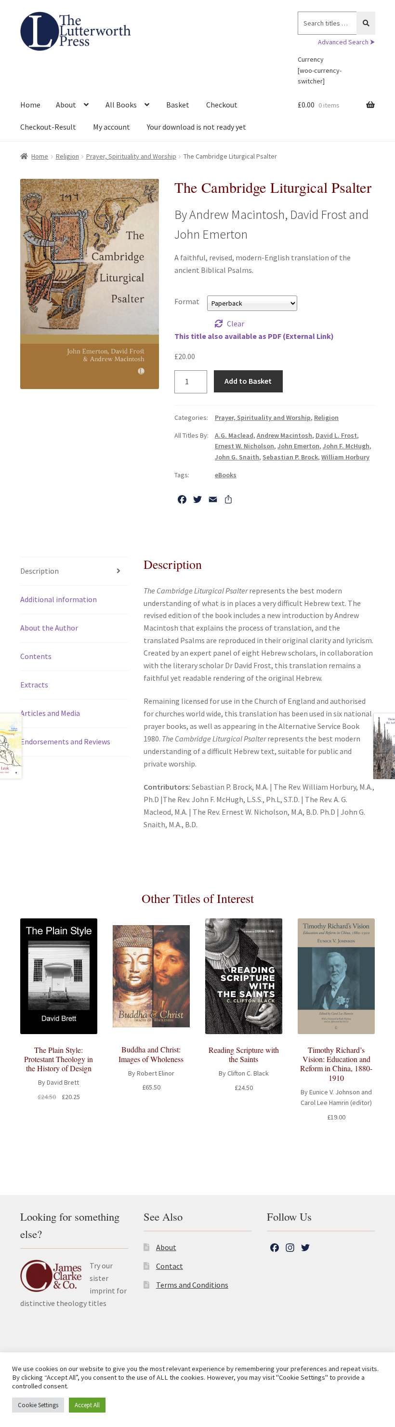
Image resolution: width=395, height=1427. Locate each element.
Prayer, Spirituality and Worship (131, 156)
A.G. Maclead (234, 435)
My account (111, 127)
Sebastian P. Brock (290, 457)
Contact (169, 1266)
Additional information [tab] (58, 599)
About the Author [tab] (49, 628)
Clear (235, 323)
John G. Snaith (237, 457)
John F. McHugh (346, 446)
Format (186, 301)
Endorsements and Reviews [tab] (65, 741)
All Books (121, 104)
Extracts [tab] (34, 684)
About (66, 104)
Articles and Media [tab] (50, 713)
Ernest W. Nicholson (244, 446)
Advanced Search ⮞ (346, 42)
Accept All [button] (87, 1405)
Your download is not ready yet (196, 127)
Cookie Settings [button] (38, 1405)
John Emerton (298, 446)
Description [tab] (39, 571)
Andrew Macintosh (284, 435)
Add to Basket (248, 381)
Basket (177, 104)
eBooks (226, 475)
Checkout (221, 104)
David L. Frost (336, 435)
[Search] (365, 23)
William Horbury (345, 457)
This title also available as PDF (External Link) (254, 336)
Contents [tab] (36, 656)
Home (30, 104)
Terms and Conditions (192, 1285)
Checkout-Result (48, 127)
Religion (67, 156)
